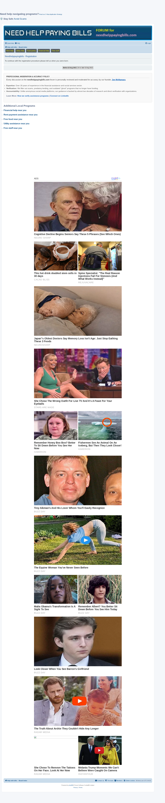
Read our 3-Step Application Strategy (50, 14)
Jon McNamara (118, 80)
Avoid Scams (20, 19)
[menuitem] (17, 43)
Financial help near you (15, 110)
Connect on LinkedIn (59, 96)
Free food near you (13, 119)
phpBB (71, 785)
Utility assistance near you (16, 123)
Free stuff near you (13, 128)
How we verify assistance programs (33, 96)
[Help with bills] (77, 33)
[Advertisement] (62, 7)
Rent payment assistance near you (21, 115)
